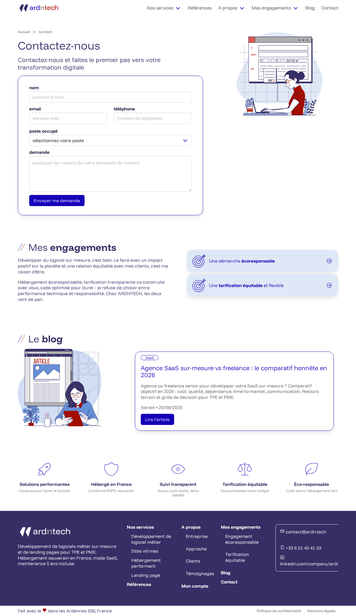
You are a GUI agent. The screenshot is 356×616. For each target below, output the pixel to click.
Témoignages (200, 573)
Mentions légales (321, 610)
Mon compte (194, 586)
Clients (193, 561)
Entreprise (197, 536)
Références (200, 8)
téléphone (124, 109)
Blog (310, 8)
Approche (196, 548)
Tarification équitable (237, 557)
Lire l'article (157, 419)
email (35, 109)
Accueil (24, 31)
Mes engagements (271, 8)
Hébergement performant (146, 563)
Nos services (160, 8)
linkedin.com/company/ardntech (314, 563)
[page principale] (39, 8)
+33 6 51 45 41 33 (303, 548)
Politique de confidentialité (279, 610)
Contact (330, 8)
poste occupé (43, 131)
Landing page (145, 575)
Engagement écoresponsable (242, 539)
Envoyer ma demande (57, 200)
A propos (227, 8)
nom (34, 87)
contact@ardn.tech (305, 532)
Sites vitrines (144, 551)
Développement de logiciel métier (151, 539)
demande (39, 152)
